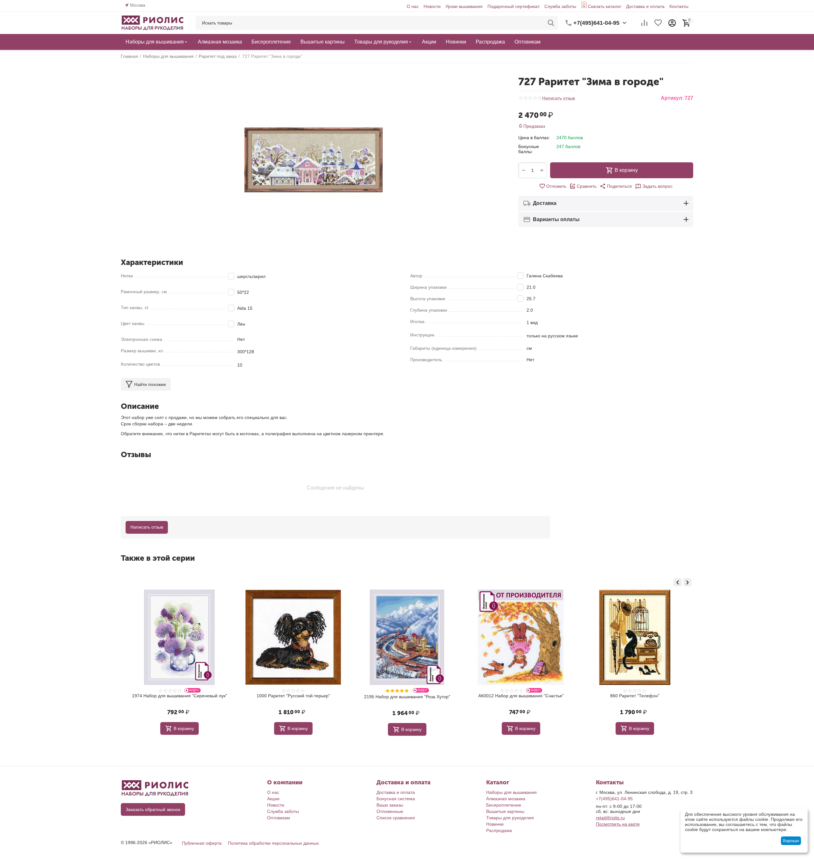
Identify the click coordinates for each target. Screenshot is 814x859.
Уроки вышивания (464, 6)
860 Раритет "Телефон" (521, 695)
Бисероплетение (503, 805)
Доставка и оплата (645, 6)
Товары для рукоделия (510, 817)
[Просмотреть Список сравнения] (644, 23)
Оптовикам (278, 817)
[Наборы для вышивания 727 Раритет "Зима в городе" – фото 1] (313, 159)
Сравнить (587, 186)
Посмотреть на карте (618, 824)
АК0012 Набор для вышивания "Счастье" (407, 695)
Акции (273, 798)
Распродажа (499, 830)
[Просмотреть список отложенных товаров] (658, 23)
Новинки (495, 824)
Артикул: (672, 98)
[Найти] (551, 23)
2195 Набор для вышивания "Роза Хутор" (293, 696)
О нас (413, 6)
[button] (616, 186)
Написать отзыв (558, 98)
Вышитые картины (505, 811)
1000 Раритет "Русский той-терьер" (179, 695)
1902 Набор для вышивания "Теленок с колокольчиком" (635, 698)
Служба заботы (560, 6)
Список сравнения (395, 817)
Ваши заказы (389, 805)
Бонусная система (395, 798)
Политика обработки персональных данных (273, 843)
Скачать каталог (604, 6)
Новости (432, 6)
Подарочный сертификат (513, 6)
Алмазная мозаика (505, 798)
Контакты (678, 6)
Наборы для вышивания (511, 792)
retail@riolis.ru (610, 817)
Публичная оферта (202, 843)
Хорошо (791, 840)
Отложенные (389, 811)
